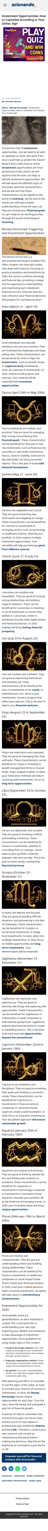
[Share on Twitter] (24, 1468)
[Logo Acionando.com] (24, 5)
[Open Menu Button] (5, 5)
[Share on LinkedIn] (10, 1468)
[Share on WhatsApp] (17, 1468)
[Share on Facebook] (4, 1468)
